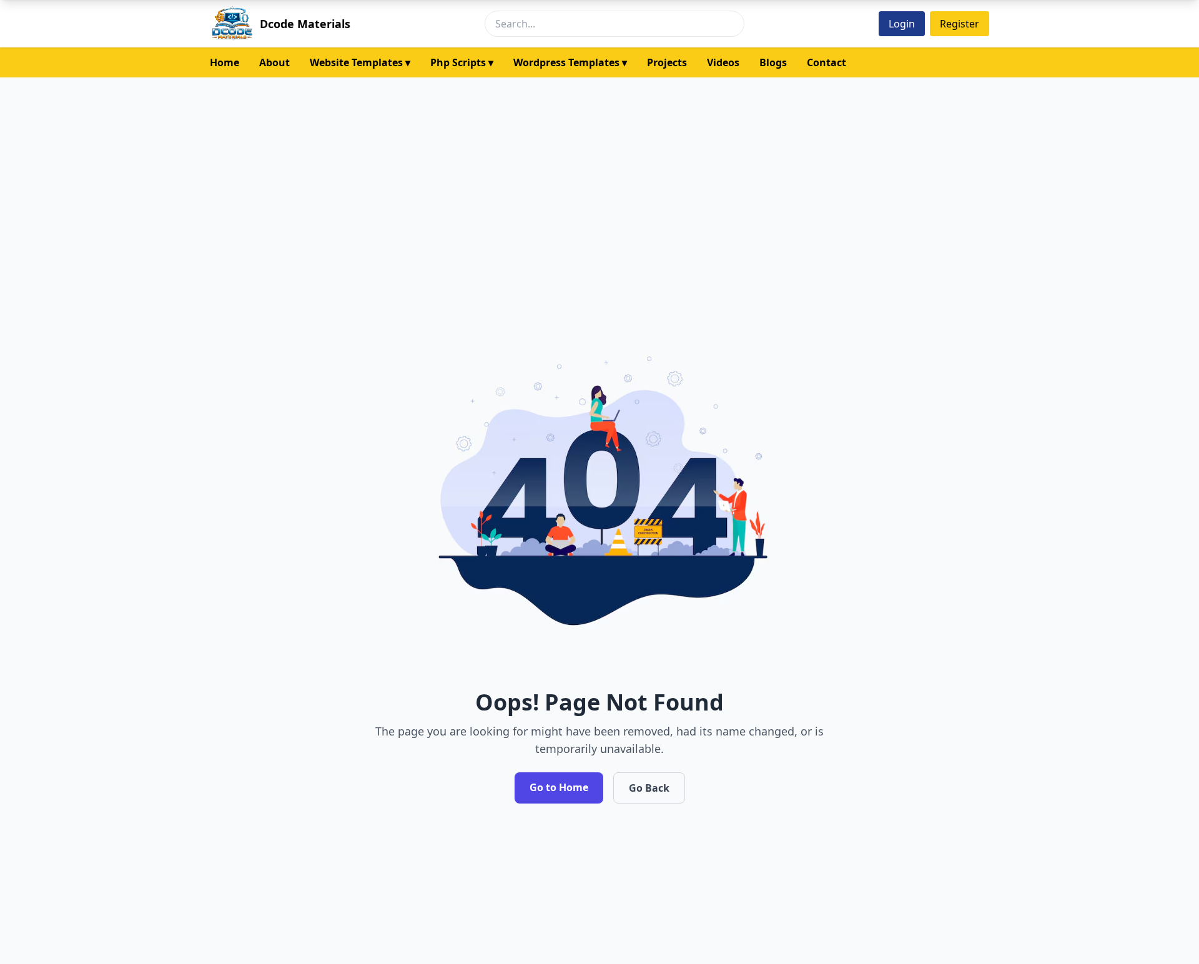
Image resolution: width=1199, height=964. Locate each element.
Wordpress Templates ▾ (570, 62)
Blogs (773, 62)
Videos (723, 62)
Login (902, 24)
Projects (667, 62)
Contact (826, 62)
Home (224, 62)
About (274, 62)
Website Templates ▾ (360, 62)
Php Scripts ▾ (461, 62)
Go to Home (559, 787)
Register (959, 24)
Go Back (649, 788)
